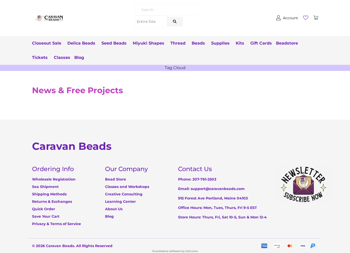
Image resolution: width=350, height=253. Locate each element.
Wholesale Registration (54, 179)
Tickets (40, 57)
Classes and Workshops (127, 186)
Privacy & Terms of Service (56, 224)
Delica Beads (81, 43)
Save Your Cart (45, 216)
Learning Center (120, 201)
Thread (178, 43)
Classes (62, 57)
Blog (79, 57)
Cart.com (192, 251)
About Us (113, 209)
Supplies (220, 43)
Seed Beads (114, 43)
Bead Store (115, 179)
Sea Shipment (45, 186)
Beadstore (287, 43)
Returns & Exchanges (52, 201)
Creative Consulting (123, 194)
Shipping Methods (49, 194)
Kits (240, 43)
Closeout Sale (46, 43)
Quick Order (43, 209)
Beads (198, 43)
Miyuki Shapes (148, 43)
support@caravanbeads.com (218, 188)
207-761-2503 (204, 179)
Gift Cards (261, 43)
